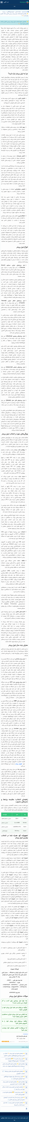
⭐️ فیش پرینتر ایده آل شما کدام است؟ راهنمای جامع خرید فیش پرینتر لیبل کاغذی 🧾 (14, 1099)
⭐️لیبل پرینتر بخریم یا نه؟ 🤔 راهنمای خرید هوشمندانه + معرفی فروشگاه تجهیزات (15, 1060)
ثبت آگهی (6, 2)
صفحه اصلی (18, 12)
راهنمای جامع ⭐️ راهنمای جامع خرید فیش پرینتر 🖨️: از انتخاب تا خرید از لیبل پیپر (14, 1083)
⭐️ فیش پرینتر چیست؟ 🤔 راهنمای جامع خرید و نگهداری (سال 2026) (14, 1093)
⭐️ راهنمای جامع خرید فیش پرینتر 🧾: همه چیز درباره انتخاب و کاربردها (14, 1104)
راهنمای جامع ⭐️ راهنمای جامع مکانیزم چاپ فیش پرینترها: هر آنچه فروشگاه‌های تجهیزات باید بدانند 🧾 (14, 1066)
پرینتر (4, 12)
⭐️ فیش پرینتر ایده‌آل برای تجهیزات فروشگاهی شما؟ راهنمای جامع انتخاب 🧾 (14, 1078)
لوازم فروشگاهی (10, 12)
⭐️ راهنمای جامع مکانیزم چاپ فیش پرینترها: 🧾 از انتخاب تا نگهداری (13, 1072)
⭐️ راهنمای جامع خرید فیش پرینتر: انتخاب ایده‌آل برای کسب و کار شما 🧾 (13, 1088)
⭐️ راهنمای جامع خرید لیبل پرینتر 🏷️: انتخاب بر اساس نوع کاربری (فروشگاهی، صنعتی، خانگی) (14, 1055)
